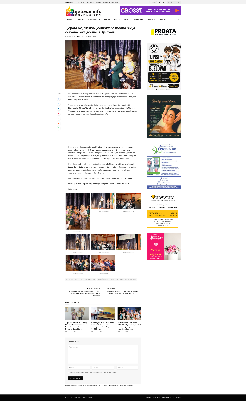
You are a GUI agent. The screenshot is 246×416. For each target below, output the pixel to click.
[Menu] (178, 19)
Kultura (106, 19)
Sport (126, 19)
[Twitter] (59, 104)
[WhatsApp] (59, 128)
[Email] (59, 118)
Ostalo (162, 19)
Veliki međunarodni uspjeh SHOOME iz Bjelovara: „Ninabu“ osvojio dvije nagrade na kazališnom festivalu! (129, 326)
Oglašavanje (177, 397)
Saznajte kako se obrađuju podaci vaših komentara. (118, 385)
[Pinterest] (59, 113)
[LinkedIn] (59, 108)
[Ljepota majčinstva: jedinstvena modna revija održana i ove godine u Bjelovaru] (103, 64)
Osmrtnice (151, 19)
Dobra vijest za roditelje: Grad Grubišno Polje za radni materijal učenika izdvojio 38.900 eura (102, 326)
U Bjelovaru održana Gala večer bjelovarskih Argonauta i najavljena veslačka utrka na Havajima (84, 293)
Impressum (156, 397)
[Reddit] (59, 123)
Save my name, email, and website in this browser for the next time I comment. (94, 372)
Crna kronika (138, 19)
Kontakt (148, 397)
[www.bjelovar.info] (83, 11)
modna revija (114, 279)
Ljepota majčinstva (90, 279)
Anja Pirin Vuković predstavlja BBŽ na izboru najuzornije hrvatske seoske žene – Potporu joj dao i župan (76, 326)
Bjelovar (80, 36)
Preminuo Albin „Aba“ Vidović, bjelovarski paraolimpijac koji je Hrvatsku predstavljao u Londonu (98, 2)
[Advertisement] (103, 131)
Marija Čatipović (103, 279)
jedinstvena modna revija (74, 279)
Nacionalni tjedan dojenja (128, 279)
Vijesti (69, 19)
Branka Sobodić (92, 36)
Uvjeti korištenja (166, 397)
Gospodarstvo (94, 19)
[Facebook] (59, 99)
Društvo (117, 19)
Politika (81, 19)
